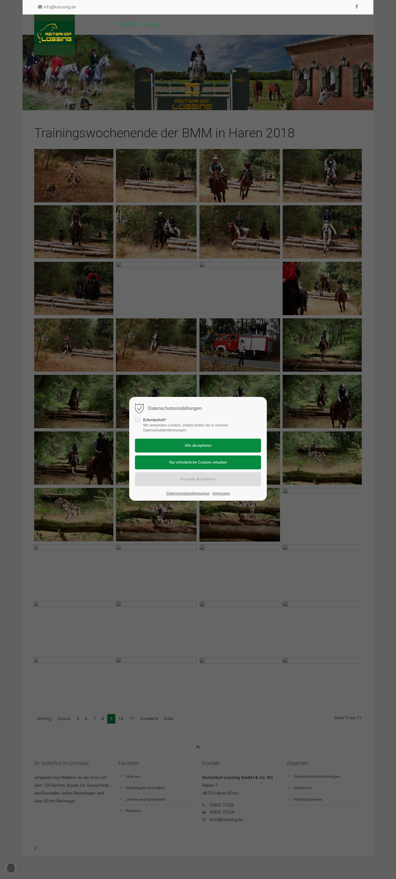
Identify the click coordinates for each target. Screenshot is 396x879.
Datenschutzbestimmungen (188, 493)
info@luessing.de (60, 7)
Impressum (221, 493)
